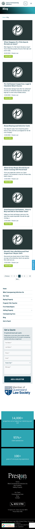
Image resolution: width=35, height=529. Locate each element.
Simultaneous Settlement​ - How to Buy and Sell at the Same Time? (17, 210)
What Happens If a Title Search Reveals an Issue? (16, 43)
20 (30, 276)
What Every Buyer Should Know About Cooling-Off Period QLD (16, 169)
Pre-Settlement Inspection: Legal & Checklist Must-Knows (17, 85)
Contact (17, 498)
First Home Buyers (9, 307)
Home (5, 289)
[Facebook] (15, 513)
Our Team (6, 296)
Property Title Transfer (10, 303)
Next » (17, 279)
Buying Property (8, 299)
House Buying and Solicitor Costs (17, 126)
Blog (4, 317)
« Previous (7, 276)
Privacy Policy (23, 521)
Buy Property (17, 485)
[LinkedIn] (19, 513)
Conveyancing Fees (9, 314)
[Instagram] (22, 513)
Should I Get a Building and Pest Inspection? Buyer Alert (16, 252)
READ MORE (8, 56)
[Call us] (25, 3)
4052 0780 (19, 504)
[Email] (12, 513)
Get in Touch (7, 321)
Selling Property (8, 310)
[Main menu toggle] (31, 3)
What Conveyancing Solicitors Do (13, 292)
